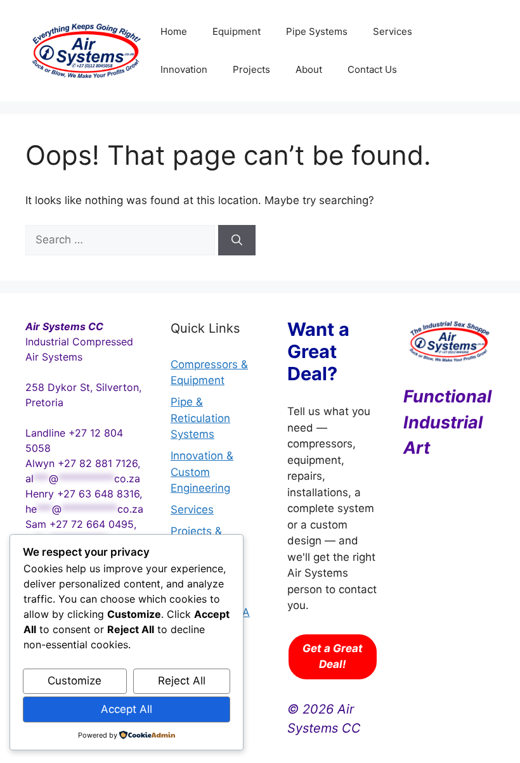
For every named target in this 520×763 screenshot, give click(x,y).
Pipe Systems (317, 31)
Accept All (126, 709)
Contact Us (372, 69)
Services (392, 31)
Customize (74, 680)
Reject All (181, 680)
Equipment (236, 31)
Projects (251, 69)
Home (173, 31)
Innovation (183, 69)
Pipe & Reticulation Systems (200, 417)
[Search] (237, 240)
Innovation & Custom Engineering (202, 471)
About (309, 69)
